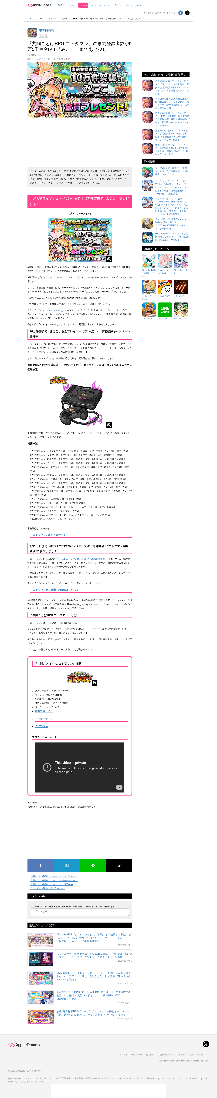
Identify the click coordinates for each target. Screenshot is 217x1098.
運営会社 (182, 1054)
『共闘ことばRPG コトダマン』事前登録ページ (54, 880)
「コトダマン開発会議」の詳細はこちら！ (54, 589)
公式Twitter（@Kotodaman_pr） (50, 310)
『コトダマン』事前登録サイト (48, 535)
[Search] (174, 13)
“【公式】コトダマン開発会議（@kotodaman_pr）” (82, 558)
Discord (118, 5)
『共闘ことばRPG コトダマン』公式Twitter (51, 884)
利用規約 (150, 1054)
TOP (60, 5)
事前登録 (46, 30)
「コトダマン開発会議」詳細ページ (47, 888)
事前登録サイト (44, 711)
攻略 (71, 5)
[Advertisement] (79, 141)
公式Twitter (41, 726)
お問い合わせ (196, 1054)
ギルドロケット (133, 5)
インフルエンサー (101, 5)
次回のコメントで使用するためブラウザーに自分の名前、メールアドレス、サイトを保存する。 (75, 906)
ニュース (83, 5)
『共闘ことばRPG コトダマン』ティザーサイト (54, 876)
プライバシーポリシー (131, 1054)
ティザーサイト (44, 719)
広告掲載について (166, 1054)
